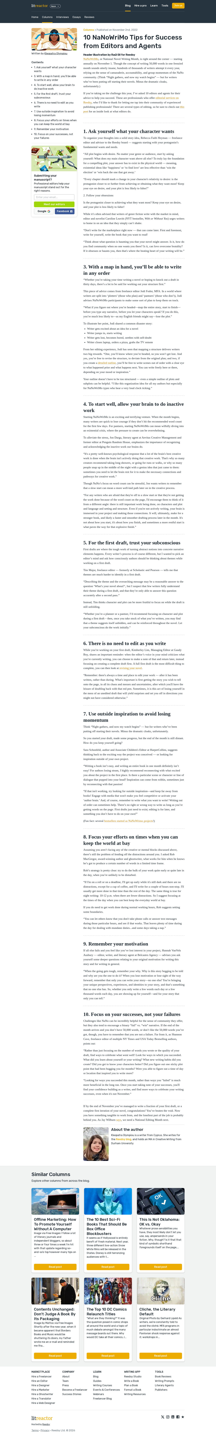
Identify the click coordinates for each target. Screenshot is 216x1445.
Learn (154, 5)
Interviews (62, 17)
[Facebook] (178, 1417)
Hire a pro (140, 5)
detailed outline (107, 362)
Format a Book (132, 1389)
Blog (128, 5)
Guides (97, 1380)
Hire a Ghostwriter (42, 1394)
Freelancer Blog (102, 1398)
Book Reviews (163, 1376)
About (66, 1376)
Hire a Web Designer (43, 1403)
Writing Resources (135, 1394)
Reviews (89, 17)
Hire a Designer (40, 1385)
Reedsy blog (123, 1139)
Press (65, 1385)
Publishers (161, 1389)
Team (65, 1380)
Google (42, 211)
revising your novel (131, 668)
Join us (178, 5)
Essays (77, 17)
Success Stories (71, 1394)
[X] (163, 1417)
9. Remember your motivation (51, 129)
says (118, 1119)
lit (39, 5)
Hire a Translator (41, 1398)
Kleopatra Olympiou (55, 53)
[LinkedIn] (173, 1417)
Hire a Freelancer (41, 1376)
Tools (164, 5)
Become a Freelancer (74, 1389)
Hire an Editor (39, 1380)
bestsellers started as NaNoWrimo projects (128, 820)
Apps (53, 6)
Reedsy (46, 1424)
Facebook (63, 211)
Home (34, 17)
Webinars (98, 1394)
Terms (35, 1430)
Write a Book (131, 1380)
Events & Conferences (106, 1389)
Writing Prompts (164, 1380)
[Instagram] (168, 1417)
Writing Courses (102, 1385)
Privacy (45, 1430)
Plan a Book (131, 1385)
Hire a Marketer (40, 1389)
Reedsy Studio (132, 1376)
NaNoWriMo (90, 59)
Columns (47, 17)
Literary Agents (164, 1385)
